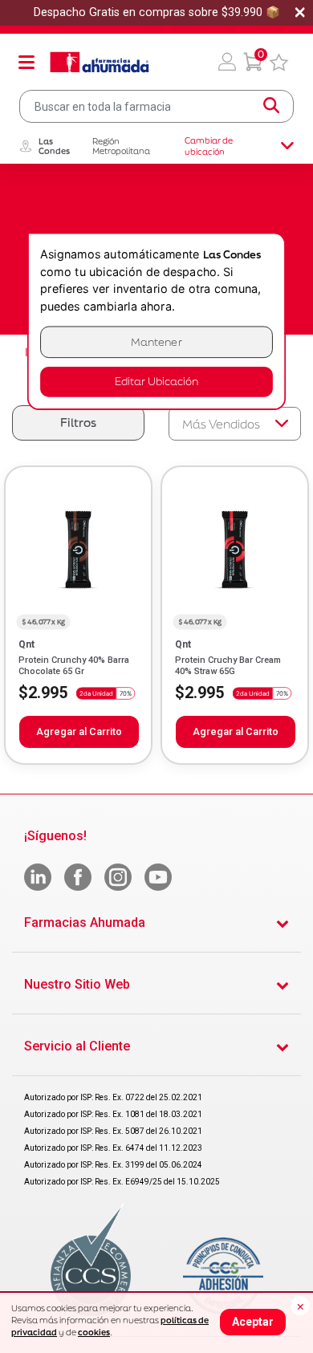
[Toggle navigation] (26, 62)
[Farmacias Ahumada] (99, 62)
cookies (94, 1332)
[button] (227, 61)
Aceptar (253, 1321)
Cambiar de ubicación (209, 146)
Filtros (78, 422)
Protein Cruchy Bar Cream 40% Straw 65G (228, 665)
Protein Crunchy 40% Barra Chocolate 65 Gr (73, 665)
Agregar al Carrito (79, 731)
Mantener (156, 342)
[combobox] (156, 106)
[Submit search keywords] (271, 105)
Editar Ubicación (156, 381)
